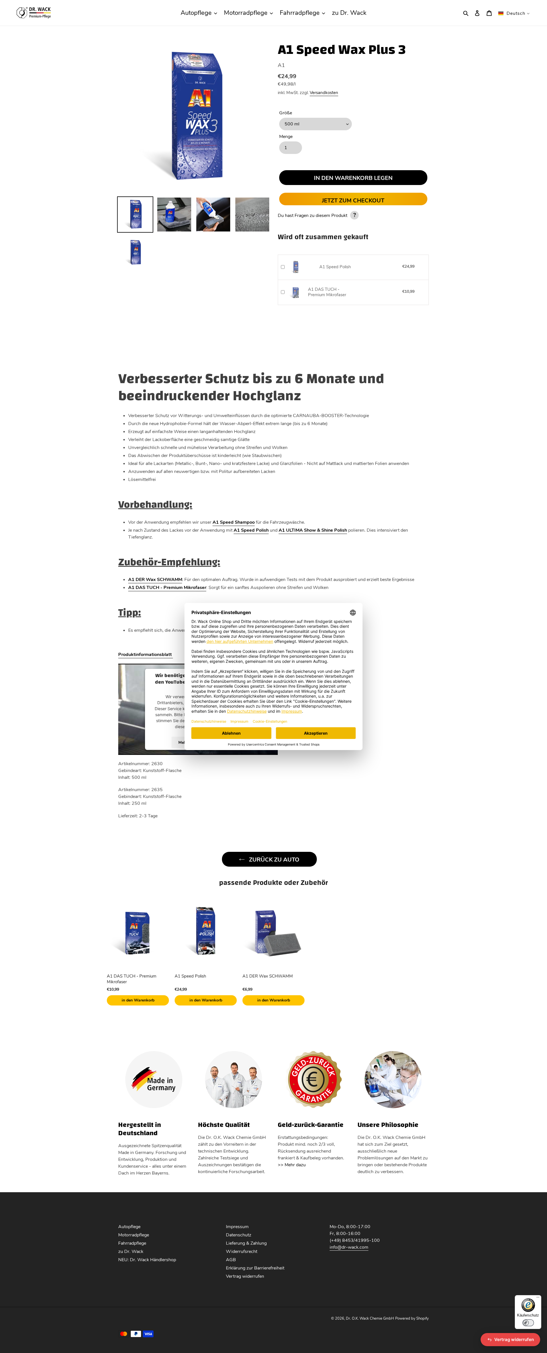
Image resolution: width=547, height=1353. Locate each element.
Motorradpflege (133, 1235)
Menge (286, 136)
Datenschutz (238, 1235)
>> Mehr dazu (292, 1165)
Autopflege (129, 1227)
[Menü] (537, 1298)
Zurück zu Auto (273, 860)
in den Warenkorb (138, 1000)
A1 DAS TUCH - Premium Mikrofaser (327, 292)
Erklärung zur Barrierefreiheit (255, 1268)
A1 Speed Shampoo (234, 522)
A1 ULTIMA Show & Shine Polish (313, 530)
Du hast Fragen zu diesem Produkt (317, 215)
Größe (285, 113)
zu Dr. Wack (130, 1251)
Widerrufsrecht (241, 1251)
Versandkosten (324, 93)
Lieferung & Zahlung (246, 1243)
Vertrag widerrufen (245, 1276)
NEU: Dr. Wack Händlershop (147, 1260)
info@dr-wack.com (349, 1247)
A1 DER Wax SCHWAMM (155, 579)
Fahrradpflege (132, 1243)
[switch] (528, 1322)
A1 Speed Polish (335, 267)
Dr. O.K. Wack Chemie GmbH (370, 1318)
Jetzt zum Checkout (353, 200)
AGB (231, 1260)
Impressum (237, 1227)
